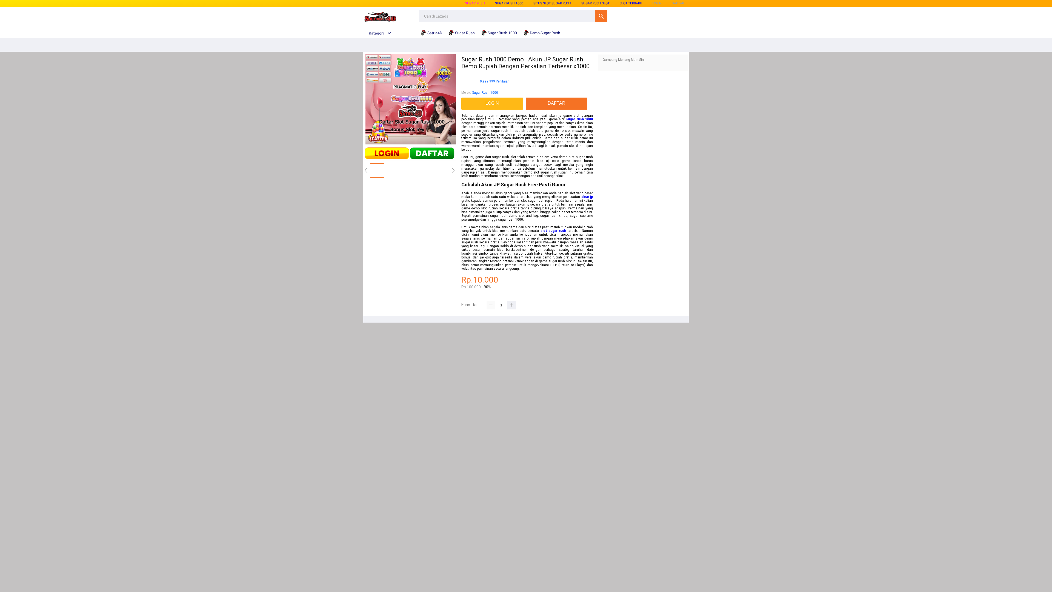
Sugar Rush (475, 3)
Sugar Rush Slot (595, 3)
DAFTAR (678, 3)
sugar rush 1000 (579, 119)
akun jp (587, 197)
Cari (601, 16)
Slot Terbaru (631, 3)
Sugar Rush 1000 (509, 3)
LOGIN (657, 3)
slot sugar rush (553, 231)
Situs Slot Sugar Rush (552, 3)
